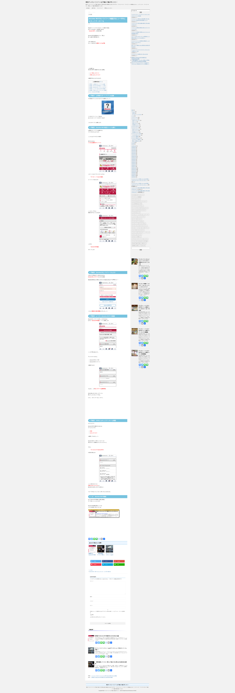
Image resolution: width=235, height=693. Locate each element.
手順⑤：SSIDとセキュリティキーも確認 (97, 90)
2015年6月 (134, 176)
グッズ (133, 115)
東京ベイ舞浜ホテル (136, 140)
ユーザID (105, 571)
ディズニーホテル (142, 223)
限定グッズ (139, 245)
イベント (133, 111)
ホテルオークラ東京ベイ (137, 139)
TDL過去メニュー (135, 132)
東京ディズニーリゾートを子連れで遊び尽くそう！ (102, 2)
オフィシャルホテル (135, 210)
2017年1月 (134, 154)
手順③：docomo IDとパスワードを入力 (97, 87)
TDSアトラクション (136, 120)
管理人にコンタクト (108, 8)
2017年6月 (134, 148)
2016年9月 (134, 159)
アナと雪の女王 (135, 203)
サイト (91, 605)
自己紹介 (88, 8)
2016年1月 (134, 166)
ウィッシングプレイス (136, 208)
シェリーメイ (134, 216)
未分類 (133, 143)
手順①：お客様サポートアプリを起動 (97, 84)
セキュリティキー (100, 571)
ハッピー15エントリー (136, 135)
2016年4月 (134, 162)
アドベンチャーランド (136, 199)
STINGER (134, 690)
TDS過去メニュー (135, 124)
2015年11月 (134, 169)
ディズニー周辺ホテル (136, 138)
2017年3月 (134, 151)
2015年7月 (134, 175)
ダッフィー (134, 219)
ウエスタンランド (144, 208)
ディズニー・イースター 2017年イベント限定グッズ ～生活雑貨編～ (144, 352)
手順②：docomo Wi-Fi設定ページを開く (97, 85)
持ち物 (133, 243)
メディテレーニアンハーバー (137, 238)
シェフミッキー (135, 117)
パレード (133, 230)
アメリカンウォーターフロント (137, 205)
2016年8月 (134, 160)
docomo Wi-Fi (91, 571)
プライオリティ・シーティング (143, 232)
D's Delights (134, 194)
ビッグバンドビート (140, 230)
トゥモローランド (145, 227)
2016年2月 (134, 165)
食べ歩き (143, 245)
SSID (96, 571)
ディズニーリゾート (143, 225)
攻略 (136, 243)
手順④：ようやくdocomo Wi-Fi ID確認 (97, 88)
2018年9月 (134, 147)
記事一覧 (93, 8)
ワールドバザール (135, 241)
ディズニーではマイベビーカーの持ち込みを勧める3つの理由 (104, 675)
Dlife (132, 110)
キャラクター (143, 210)
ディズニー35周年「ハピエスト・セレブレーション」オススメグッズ (144, 285)
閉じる (101, 81)
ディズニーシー (135, 118)
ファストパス (134, 232)
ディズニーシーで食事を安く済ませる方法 (140, 54)
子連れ (146, 241)
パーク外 (133, 142)
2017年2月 (134, 153)
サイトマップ (99, 8)
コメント (91, 581)
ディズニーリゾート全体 (136, 133)
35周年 (133, 113)
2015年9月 (134, 172)
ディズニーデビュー (135, 126)
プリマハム (134, 234)
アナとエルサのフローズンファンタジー (139, 201)
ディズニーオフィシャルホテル (137, 221)
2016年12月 (134, 156)
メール (91, 601)
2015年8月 (134, 173)
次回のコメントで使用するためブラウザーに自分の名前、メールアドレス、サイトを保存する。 (107, 612)
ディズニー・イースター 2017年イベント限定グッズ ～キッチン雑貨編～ (144, 330)
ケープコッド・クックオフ (137, 214)
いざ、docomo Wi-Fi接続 (94, 91)
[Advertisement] (107, 56)
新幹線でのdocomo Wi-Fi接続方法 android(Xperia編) (107, 635)
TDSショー (134, 121)
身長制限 (133, 245)
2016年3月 (134, 163)
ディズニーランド (135, 127)
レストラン (146, 238)
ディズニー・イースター (137, 114)
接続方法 (109, 571)
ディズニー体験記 (135, 136)
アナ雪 (140, 203)
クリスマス (134, 212)
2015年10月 (134, 171)
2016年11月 (134, 157)
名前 (91, 596)
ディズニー (139, 219)
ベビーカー (139, 234)
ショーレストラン (141, 216)
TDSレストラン (135, 123)
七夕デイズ (142, 241)
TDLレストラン (135, 130)
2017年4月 (134, 150)
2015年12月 (134, 168)
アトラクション (141, 194)
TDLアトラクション (136, 129)
